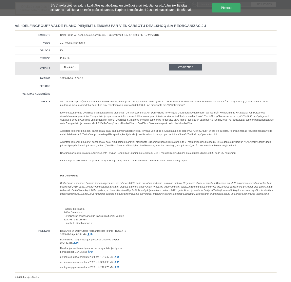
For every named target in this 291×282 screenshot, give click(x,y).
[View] (91, 234)
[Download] (88, 234)
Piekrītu (226, 8)
